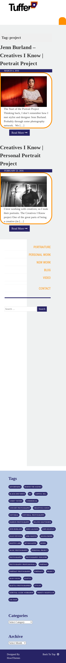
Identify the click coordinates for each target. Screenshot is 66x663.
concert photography (19, 508)
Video (47, 278)
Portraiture (42, 247)
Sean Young (14, 578)
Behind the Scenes (32, 487)
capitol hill (41, 494)
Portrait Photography (20, 571)
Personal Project (39, 550)
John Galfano (32, 529)
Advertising (15, 487)
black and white (17, 494)
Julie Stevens (15, 536)
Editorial (14, 515)
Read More (18, 132)
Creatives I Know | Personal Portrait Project (21, 155)
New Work (44, 262)
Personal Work (40, 255)
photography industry (36, 557)
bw (30, 494)
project (50, 571)
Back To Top (49, 654)
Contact (45, 288)
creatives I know (42, 508)
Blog (47, 270)
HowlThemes (13, 658)
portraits (38, 571)
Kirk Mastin (31, 536)
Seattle (27, 578)
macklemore (47, 536)
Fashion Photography (19, 522)
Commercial (32, 501)
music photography (18, 550)
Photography (15, 557)
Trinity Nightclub (45, 593)
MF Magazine (30, 543)
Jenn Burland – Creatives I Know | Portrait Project (21, 55)
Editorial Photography (33, 515)
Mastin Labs (15, 543)
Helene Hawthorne (42, 522)
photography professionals (22, 564)
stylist (37, 585)
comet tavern (15, 501)
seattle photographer (20, 585)
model (43, 543)
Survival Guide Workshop (21, 593)
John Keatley (48, 529)
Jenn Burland (15, 529)
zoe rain (13, 600)
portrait (43, 564)
